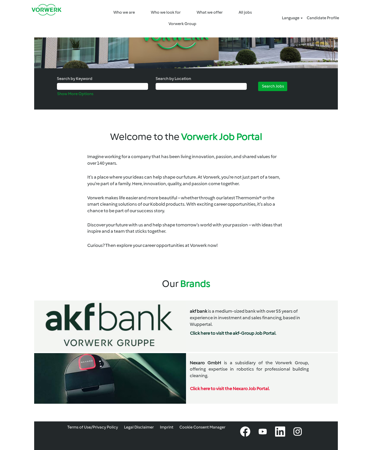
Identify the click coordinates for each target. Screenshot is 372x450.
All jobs (245, 12)
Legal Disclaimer (139, 427)
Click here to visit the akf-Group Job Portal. (233, 333)
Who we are (124, 12)
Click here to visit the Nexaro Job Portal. (230, 388)
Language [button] (291, 17)
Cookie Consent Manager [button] (202, 427)
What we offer (210, 12)
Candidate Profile (323, 17)
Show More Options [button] (75, 93)
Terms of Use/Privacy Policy (92, 427)
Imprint (166, 427)
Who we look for (166, 12)
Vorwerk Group (182, 23)
